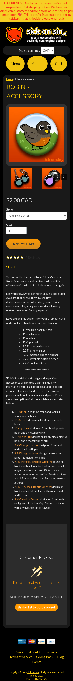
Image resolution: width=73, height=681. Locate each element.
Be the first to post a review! (36, 607)
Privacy (51, 652)
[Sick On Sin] (36, 42)
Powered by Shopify (36, 679)
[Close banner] (69, 11)
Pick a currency (30, 50)
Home (9, 79)
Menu (15, 63)
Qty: (9, 224)
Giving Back (44, 657)
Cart (58, 63)
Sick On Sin (33, 672)
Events (36, 662)
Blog (60, 657)
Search (20, 652)
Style (9, 209)
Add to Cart (23, 244)
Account (39, 63)
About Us (36, 652)
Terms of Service (20, 657)
